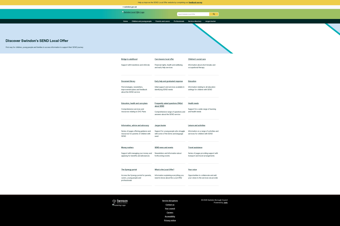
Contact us (170, 205)
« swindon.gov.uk (130, 7)
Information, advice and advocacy (135, 125)
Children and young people (142, 21)
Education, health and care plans (134, 103)
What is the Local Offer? (164, 170)
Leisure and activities (196, 125)
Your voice (192, 170)
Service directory (194, 21)
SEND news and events (164, 148)
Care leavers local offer (164, 59)
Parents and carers (163, 21)
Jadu (226, 203)
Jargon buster (210, 21)
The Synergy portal (129, 170)
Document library (128, 81)
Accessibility (170, 216)
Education (192, 81)
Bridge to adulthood (129, 59)
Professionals (179, 21)
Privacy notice (170, 220)
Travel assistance (195, 148)
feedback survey (195, 3)
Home (125, 21)
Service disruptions (170, 201)
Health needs (193, 103)
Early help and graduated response (169, 81)
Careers (170, 213)
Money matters (127, 148)
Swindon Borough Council (120, 201)
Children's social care (197, 59)
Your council (170, 209)
